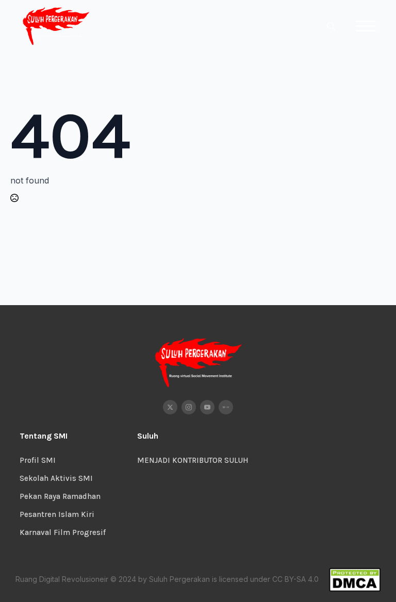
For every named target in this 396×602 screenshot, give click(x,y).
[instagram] (189, 407)
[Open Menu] (365, 26)
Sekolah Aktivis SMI (56, 478)
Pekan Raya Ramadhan (60, 496)
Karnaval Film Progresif (63, 532)
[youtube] (207, 407)
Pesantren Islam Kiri (57, 514)
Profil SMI (38, 460)
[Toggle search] (331, 26)
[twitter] (170, 407)
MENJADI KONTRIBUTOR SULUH (193, 460)
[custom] (226, 407)
